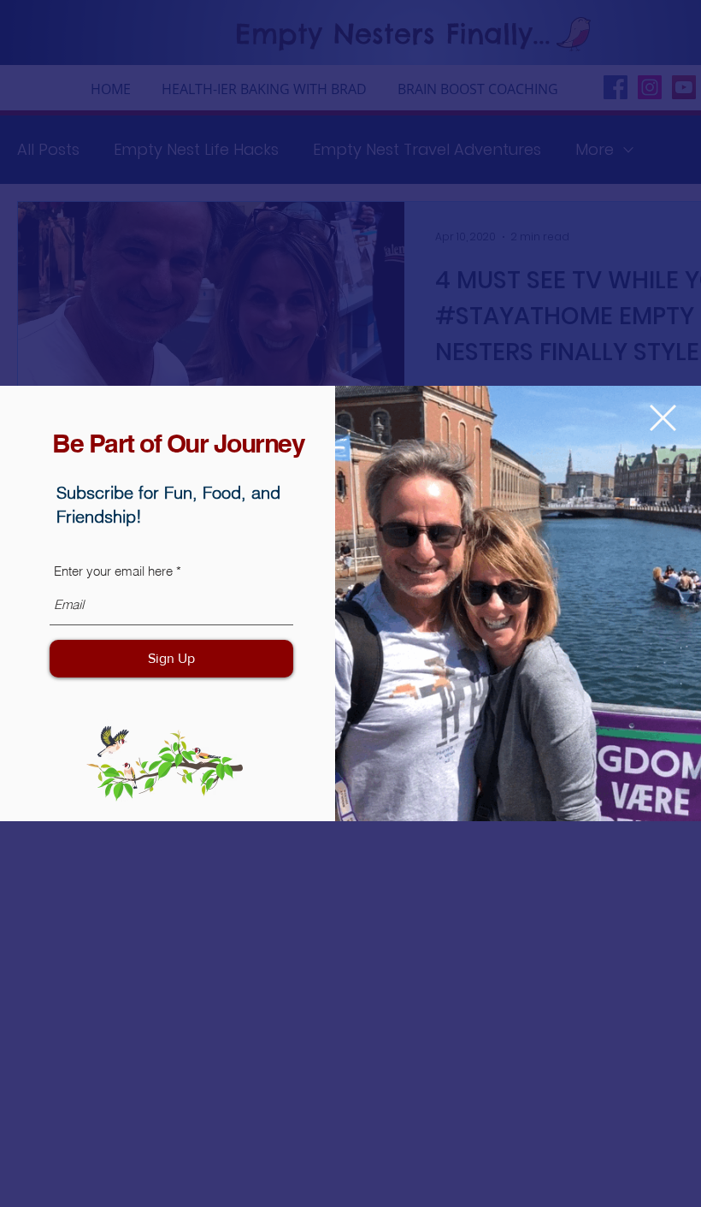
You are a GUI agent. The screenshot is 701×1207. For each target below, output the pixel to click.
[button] (663, 418)
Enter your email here (113, 571)
